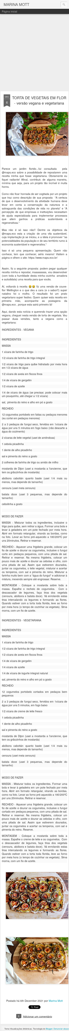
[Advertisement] (34, 52)
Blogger (49, 1028)
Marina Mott (56, 1001)
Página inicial (9, 11)
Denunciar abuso (61, 1028)
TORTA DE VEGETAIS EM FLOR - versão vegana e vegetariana (39, 100)
